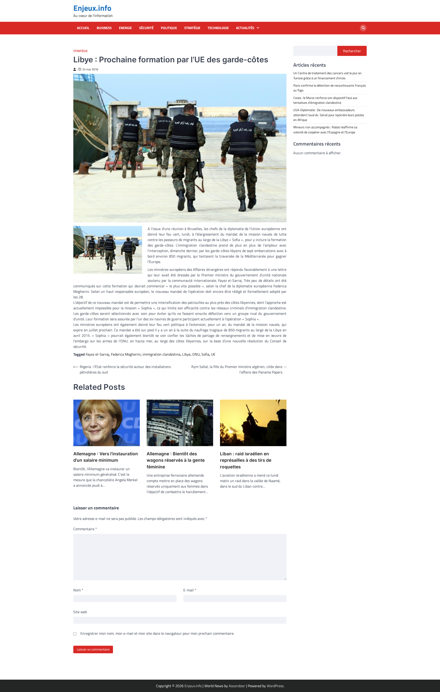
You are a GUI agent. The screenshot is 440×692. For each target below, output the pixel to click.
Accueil (83, 27)
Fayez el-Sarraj (97, 354)
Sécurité (146, 27)
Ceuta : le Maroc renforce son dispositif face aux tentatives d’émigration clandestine (325, 100)
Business (104, 27)
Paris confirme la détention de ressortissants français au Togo (329, 88)
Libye (186, 354)
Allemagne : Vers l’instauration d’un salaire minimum (105, 457)
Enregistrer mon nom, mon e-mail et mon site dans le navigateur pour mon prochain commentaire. (157, 633)
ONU (196, 354)
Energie (125, 27)
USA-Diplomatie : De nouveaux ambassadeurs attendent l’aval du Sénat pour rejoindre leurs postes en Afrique (328, 114)
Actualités (245, 27)
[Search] (363, 28)
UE (213, 354)
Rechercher (352, 51)
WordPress (275, 686)
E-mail (189, 590)
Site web (80, 612)
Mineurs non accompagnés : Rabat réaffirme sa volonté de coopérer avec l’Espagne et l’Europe (325, 130)
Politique (169, 27)
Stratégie (192, 27)
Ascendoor (237, 686)
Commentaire (85, 529)
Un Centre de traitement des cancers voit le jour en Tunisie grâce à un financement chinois (327, 75)
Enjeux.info (92, 8)
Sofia (205, 354)
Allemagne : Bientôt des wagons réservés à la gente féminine (176, 460)
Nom (78, 590)
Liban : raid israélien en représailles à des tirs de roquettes (245, 460)
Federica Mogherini (126, 354)
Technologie (218, 27)
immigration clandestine (161, 354)
